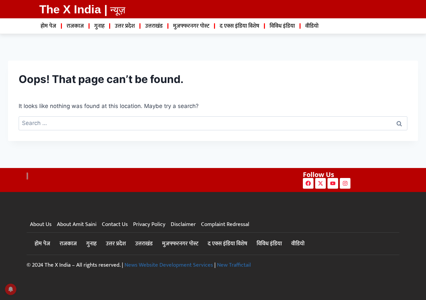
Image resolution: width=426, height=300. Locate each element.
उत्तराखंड (154, 26)
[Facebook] (308, 183)
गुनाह (99, 26)
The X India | (73, 9)
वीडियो (312, 26)
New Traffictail (234, 265)
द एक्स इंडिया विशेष (239, 26)
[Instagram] (345, 183)
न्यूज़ (117, 10)
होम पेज (48, 26)
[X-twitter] (320, 183)
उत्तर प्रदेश (125, 26)
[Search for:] (213, 123)
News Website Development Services (168, 265)
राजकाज (75, 26)
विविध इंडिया (282, 26)
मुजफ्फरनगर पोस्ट (191, 26)
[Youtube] (332, 183)
